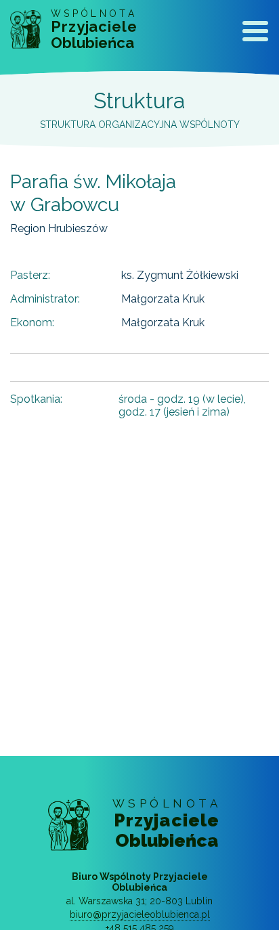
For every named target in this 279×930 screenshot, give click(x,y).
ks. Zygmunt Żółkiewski (179, 275)
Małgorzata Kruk (163, 298)
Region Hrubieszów (59, 228)
